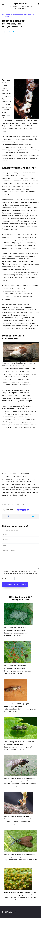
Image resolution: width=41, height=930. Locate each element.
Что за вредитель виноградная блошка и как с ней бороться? (18, 818)
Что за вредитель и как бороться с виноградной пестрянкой (19, 856)
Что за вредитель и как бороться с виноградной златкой (19, 743)
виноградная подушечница (13, 504)
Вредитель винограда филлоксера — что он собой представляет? (20, 894)
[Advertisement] (20, 55)
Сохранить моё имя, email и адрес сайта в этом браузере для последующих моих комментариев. (21, 572)
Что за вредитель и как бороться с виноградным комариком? (19, 780)
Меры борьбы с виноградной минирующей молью (17, 705)
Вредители (20, 3)
